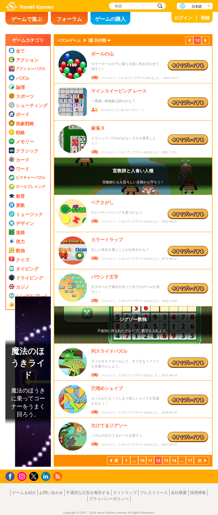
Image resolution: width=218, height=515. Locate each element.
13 (166, 460)
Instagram (22, 476)
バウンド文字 (104, 277)
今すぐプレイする (188, 65)
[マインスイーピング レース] (72, 102)
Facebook (11, 475)
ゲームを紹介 (24, 492)
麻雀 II (97, 128)
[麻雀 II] (72, 139)
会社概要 (179, 492)
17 (190, 460)
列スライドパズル (109, 351)
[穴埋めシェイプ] (72, 399)
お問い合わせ (51, 492)
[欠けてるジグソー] (72, 436)
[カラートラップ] (72, 250)
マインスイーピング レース (119, 91)
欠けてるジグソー (109, 425)
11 (150, 460)
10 (142, 460)
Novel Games (37, 6)
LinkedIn (46, 476)
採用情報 (198, 492)
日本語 (197, 6)
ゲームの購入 (110, 18)
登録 (205, 17)
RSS (58, 476)
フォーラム (69, 18)
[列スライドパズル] (72, 362)
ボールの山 (102, 54)
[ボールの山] (72, 65)
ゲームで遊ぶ (26, 18)
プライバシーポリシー (109, 498)
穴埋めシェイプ (107, 388)
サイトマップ (125, 492)
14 (174, 460)
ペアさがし (102, 202)
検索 (159, 6)
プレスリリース (154, 492)
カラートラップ (107, 239)
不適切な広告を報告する (88, 492)
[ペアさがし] (72, 213)
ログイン (183, 17)
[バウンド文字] (72, 288)
